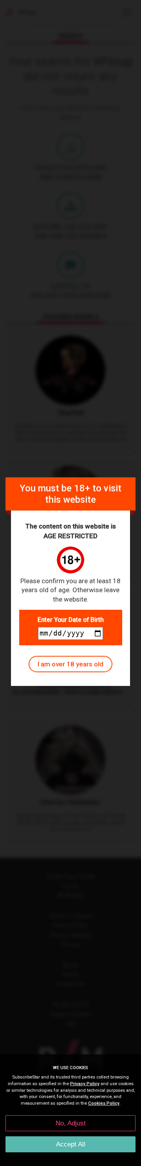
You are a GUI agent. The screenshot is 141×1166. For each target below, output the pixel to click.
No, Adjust (71, 1123)
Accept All (70, 1144)
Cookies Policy (103, 1103)
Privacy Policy (84, 1083)
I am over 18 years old (70, 664)
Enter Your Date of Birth (71, 619)
